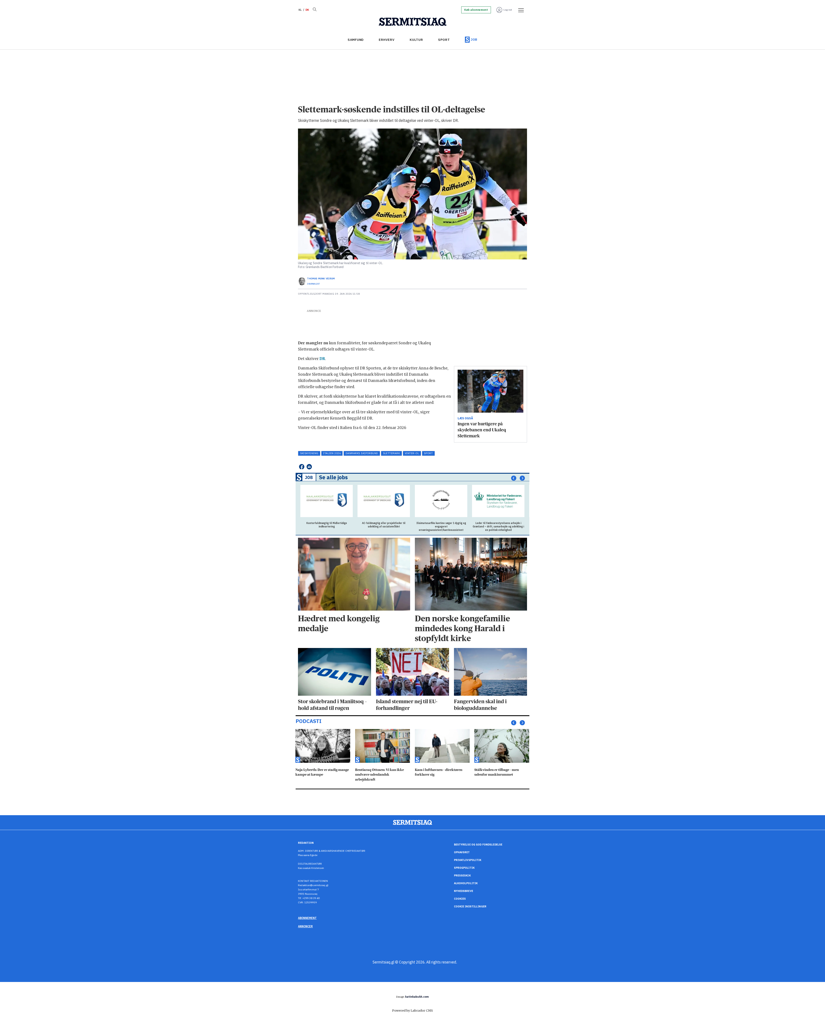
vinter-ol (412, 453)
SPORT (444, 40)
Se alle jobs (333, 477)
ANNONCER (305, 926)
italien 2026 (332, 453)
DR (322, 358)
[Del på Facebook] (301, 466)
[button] (514, 478)
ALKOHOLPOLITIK (466, 883)
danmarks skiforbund (362, 453)
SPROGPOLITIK (464, 867)
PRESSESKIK (462, 875)
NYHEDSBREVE (463, 891)
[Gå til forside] (412, 22)
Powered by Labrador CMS (412, 1010)
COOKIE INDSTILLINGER (470, 906)
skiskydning (309, 453)
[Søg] (314, 10)
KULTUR (416, 40)
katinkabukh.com (417, 996)
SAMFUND (356, 40)
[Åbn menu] (519, 10)
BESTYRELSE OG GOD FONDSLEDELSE (478, 844)
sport (428, 453)
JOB (474, 39)
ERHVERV (386, 40)
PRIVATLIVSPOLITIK (467, 860)
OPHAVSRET (462, 852)
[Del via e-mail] (309, 466)
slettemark (391, 453)
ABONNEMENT (307, 918)
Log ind (508, 9)
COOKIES (460, 898)
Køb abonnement (476, 9)
